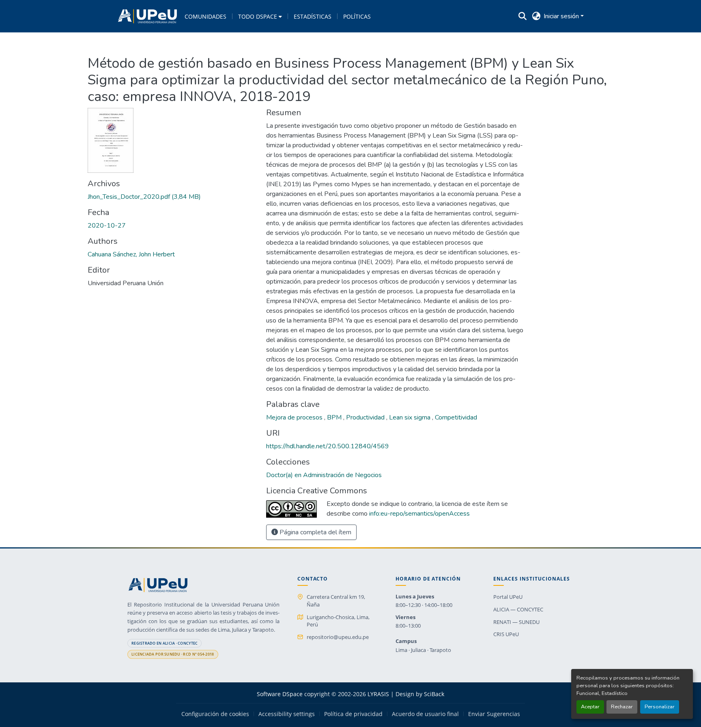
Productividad (366, 417)
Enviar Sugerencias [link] (494, 714)
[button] (147, 16)
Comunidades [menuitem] (205, 16)
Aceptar (590, 706)
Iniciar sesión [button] (562, 16)
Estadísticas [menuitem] (312, 16)
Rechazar (622, 706)
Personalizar (660, 706)
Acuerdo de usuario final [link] (425, 714)
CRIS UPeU (506, 634)
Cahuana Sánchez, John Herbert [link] (131, 254)
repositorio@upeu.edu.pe (338, 637)
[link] (172, 197)
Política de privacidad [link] (353, 714)
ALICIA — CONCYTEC (518, 609)
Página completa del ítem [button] (314, 532)
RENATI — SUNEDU (516, 622)
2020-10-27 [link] (107, 225)
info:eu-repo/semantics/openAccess (419, 513)
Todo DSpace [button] (257, 16)
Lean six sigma (410, 417)
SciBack (434, 694)
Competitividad (456, 417)
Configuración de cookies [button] (215, 714)
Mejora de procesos (295, 417)
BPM (335, 417)
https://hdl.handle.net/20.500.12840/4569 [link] (327, 446)
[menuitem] (260, 16)
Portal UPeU (508, 596)
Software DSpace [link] (280, 694)
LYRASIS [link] (378, 694)
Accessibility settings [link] (286, 714)
